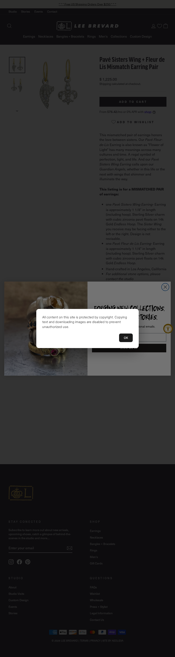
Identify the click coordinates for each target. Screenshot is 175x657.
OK (126, 338)
